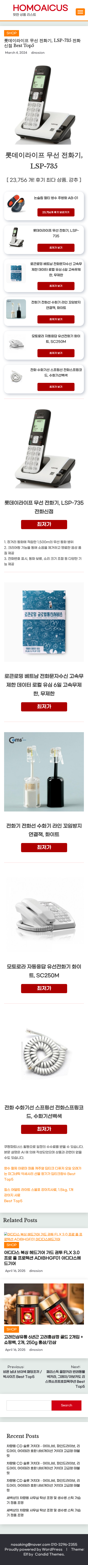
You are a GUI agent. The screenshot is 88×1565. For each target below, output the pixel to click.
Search (66, 1405)
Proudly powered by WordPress (34, 1549)
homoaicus (40, 8)
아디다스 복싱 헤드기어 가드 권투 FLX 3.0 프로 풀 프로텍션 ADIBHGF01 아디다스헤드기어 (42, 1258)
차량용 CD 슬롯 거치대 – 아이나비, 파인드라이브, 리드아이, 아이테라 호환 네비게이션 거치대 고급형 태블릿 (43, 1451)
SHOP (12, 33)
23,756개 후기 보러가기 (55, 212)
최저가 (44, 524)
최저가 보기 (56, 247)
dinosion (37, 53)
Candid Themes (49, 1554)
